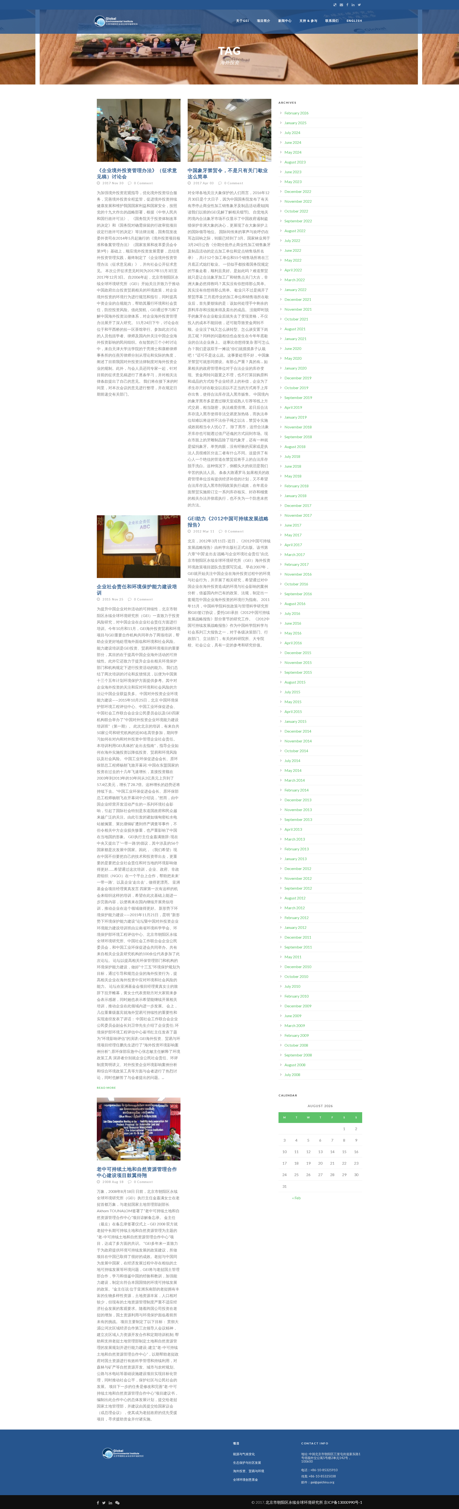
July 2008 (292, 1074)
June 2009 (292, 1015)
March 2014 (294, 780)
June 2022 (292, 250)
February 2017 (296, 564)
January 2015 (295, 721)
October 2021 (296, 319)
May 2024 (292, 152)
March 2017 (294, 554)
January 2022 (295, 289)
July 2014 (292, 760)
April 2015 (293, 711)
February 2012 (296, 917)
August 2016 (295, 603)
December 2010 (297, 966)
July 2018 (292, 456)
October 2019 (296, 387)
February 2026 (296, 113)
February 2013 (296, 849)
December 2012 (297, 868)
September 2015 (298, 672)
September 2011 (298, 947)
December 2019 (297, 378)
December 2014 (297, 731)
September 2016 (298, 593)
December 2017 (297, 505)
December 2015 (297, 652)
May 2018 (292, 476)
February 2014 (296, 790)
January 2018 (295, 495)
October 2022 (296, 211)
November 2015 (298, 662)
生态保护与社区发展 (247, 1462)
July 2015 (292, 692)
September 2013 (298, 819)
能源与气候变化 (244, 1454)
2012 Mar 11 (203, 531)
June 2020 (292, 348)
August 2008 (295, 1064)
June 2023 (292, 171)
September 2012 (298, 888)
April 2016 (293, 642)
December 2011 (297, 937)
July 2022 (292, 240)
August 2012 (295, 898)
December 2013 (297, 799)
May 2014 (292, 770)
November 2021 (298, 309)
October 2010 (296, 976)
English (354, 20)
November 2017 (298, 515)
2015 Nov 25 (113, 599)
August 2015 (295, 682)
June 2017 (292, 525)
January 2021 (295, 338)
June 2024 (292, 142)
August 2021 (295, 328)
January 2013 (295, 858)
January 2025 (295, 122)
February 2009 (296, 1035)
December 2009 (297, 1006)
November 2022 (298, 201)
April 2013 (293, 829)
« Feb (296, 1197)
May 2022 (292, 260)
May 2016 (292, 633)
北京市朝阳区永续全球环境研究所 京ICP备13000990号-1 (314, 1502)
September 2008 (298, 1055)
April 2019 (293, 407)
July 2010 (292, 986)
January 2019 (295, 417)
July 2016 (292, 613)
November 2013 (298, 809)
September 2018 (298, 436)
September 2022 (298, 221)
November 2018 (298, 427)
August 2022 (295, 230)
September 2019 (298, 397)
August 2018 (295, 446)
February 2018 (296, 485)
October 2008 (296, 1045)
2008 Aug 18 (113, 1182)
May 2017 (292, 535)
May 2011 (292, 956)
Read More (106, 1087)
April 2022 (293, 270)
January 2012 (295, 927)
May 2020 (292, 358)
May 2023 (292, 181)
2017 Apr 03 (203, 183)
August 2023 (295, 162)
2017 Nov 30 (113, 183)
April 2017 (293, 544)
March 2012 (294, 907)
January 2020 (295, 368)
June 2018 (292, 466)
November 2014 (298, 741)
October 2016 (296, 584)
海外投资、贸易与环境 (248, 1471)
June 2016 (292, 623)
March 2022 (294, 279)
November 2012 (298, 878)
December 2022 (297, 191)
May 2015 (292, 701)
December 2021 (297, 299)
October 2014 (296, 750)
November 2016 (298, 574)
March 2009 (294, 1025)
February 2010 (296, 996)
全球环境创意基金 (245, 1479)
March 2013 (294, 839)
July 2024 (292, 132)
